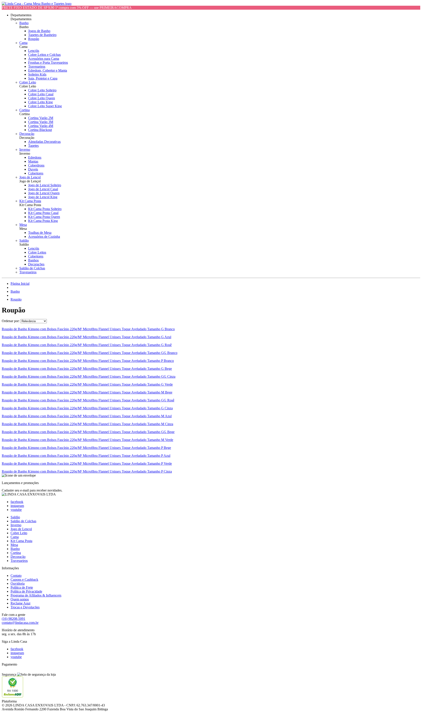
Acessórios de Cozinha (44, 236)
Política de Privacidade (26, 591)
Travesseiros (36, 66)
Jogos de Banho (39, 31)
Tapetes (33, 145)
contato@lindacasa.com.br (20, 622)
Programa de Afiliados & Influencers (36, 595)
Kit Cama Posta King (43, 221)
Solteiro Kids (37, 74)
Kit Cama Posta (30, 201)
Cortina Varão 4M (40, 126)
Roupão (33, 39)
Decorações (36, 264)
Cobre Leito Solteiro (42, 90)
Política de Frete (22, 587)
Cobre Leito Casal (40, 94)
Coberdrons (36, 165)
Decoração (26, 134)
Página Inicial (20, 283)
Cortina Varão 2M (40, 118)
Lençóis (33, 51)
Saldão (24, 240)
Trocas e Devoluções (25, 607)
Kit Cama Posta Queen (44, 217)
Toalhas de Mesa (39, 232)
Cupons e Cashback (24, 579)
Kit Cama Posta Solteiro (45, 209)
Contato (16, 575)
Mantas (33, 161)
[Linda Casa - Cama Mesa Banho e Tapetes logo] (36, 3)
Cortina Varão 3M (40, 122)
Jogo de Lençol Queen (44, 193)
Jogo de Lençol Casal (43, 189)
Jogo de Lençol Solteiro (44, 185)
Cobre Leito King (40, 102)
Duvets (33, 169)
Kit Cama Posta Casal (43, 213)
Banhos (33, 260)
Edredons (34, 157)
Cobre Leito (27, 82)
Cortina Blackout (40, 130)
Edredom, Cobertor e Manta (47, 70)
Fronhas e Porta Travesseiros (48, 62)
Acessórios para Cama (43, 58)
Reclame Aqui (20, 603)
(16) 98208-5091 (13, 618)
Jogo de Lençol (30, 177)
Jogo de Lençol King (42, 197)
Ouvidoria (18, 583)
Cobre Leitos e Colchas (44, 54)
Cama (23, 43)
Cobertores (35, 173)
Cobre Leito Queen (41, 98)
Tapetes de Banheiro (42, 35)
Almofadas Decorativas (44, 141)
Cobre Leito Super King (45, 106)
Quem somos (20, 599)
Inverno (24, 149)
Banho (24, 23)
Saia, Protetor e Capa (42, 78)
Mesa (23, 225)
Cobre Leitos (37, 252)
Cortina (24, 110)
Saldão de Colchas (32, 268)
